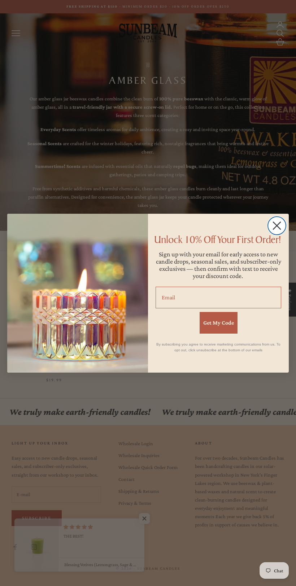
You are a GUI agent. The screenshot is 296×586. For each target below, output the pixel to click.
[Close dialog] (277, 226)
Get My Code (218, 323)
